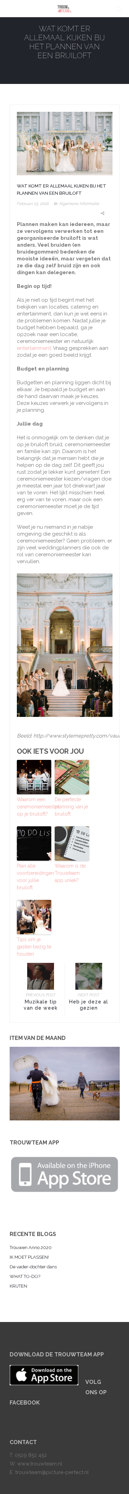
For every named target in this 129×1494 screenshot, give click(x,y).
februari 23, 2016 (33, 203)
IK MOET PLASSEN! (29, 1257)
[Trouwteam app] (65, 1173)
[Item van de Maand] (65, 1083)
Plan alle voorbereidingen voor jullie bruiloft (34, 876)
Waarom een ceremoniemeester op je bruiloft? (34, 807)
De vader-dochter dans (33, 1266)
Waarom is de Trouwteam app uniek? (70, 873)
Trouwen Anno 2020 (31, 1247)
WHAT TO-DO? (25, 1276)
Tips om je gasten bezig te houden (34, 947)
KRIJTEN (18, 1286)
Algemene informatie (79, 203)
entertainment (34, 348)
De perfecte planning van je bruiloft (71, 807)
